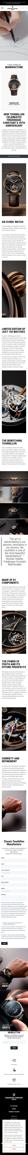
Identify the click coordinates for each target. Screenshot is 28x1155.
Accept (14, 1145)
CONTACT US (14, 1116)
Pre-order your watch (14, 156)
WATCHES (5, 983)
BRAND (14, 1109)
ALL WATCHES (14, 1106)
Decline (14, 1149)
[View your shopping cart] (26, 8)
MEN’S (6, 986)
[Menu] (2, 8)
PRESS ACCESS (14, 1119)
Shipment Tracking (14, 1111)
